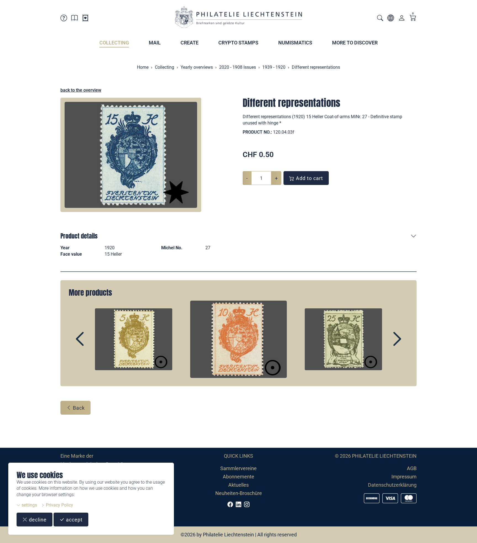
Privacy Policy (59, 505)
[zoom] (131, 155)
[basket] (413, 18)
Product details (78, 235)
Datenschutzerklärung (392, 485)
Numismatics (295, 43)
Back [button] (78, 408)
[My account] (401, 19)
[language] (390, 19)
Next (384, 343)
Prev (92, 343)
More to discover (355, 43)
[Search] (380, 18)
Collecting (114, 43)
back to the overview (80, 90)
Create (189, 43)
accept (74, 520)
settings (28, 505)
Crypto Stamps (238, 43)
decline (37, 520)
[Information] (74, 19)
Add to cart (309, 178)
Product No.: (257, 132)
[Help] (63, 19)
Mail (155, 43)
